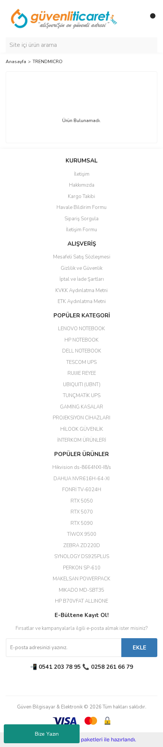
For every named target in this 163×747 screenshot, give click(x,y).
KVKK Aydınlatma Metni (81, 290)
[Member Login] (135, 19)
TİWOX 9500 (81, 534)
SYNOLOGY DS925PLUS (81, 556)
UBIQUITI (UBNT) (81, 384)
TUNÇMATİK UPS (81, 395)
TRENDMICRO (48, 62)
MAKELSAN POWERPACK (81, 578)
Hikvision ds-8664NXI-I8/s (81, 467)
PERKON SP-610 (81, 568)
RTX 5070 (82, 512)
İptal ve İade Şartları (82, 279)
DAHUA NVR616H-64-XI (81, 478)
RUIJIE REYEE (81, 373)
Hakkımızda (81, 185)
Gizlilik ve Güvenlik (81, 268)
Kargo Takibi (81, 196)
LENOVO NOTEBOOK (81, 328)
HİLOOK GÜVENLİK (81, 429)
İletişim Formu (81, 229)
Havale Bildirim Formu (81, 207)
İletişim (81, 174)
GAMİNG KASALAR (81, 407)
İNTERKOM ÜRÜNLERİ (81, 440)
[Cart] (149, 18)
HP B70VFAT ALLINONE (81, 601)
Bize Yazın (47, 734)
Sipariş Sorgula (81, 218)
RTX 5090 (82, 523)
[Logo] (64, 18)
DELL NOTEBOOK (81, 351)
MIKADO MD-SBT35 (81, 590)
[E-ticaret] (80, 739)
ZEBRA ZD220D (81, 545)
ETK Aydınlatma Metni (82, 301)
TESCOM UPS (81, 362)
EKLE (139, 647)
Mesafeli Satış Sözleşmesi (81, 257)
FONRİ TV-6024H (81, 489)
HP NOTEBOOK (81, 340)
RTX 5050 (82, 501)
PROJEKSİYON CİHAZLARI (81, 417)
